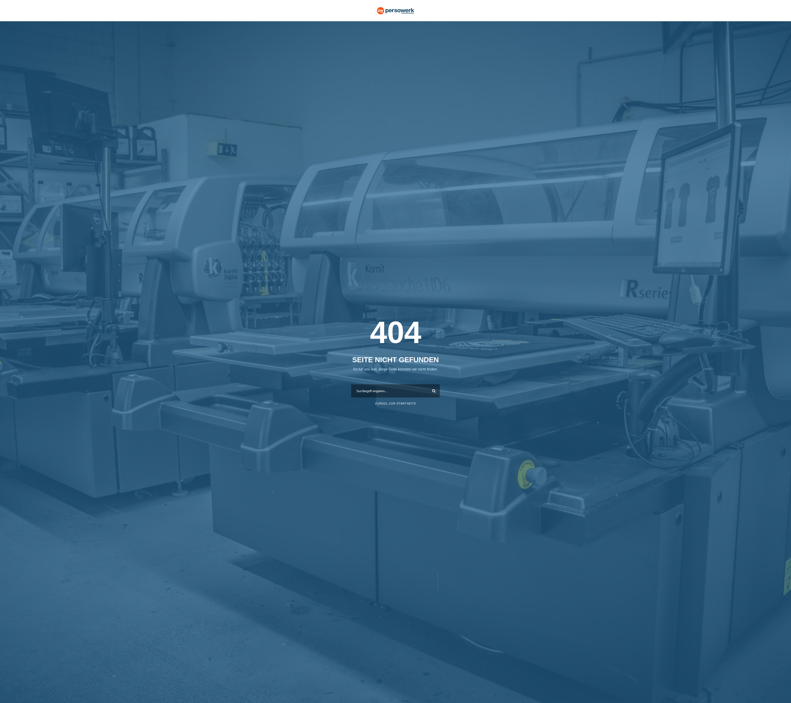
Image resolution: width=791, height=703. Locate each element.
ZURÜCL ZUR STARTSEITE (395, 403)
